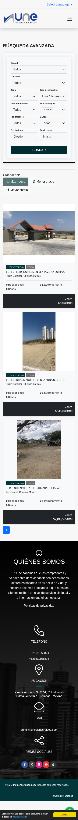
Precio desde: (17, 130)
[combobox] (39, 69)
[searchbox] (43, 115)
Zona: (13, 90)
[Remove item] (45, 109)
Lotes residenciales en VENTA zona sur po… (35, 271)
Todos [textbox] (17, 69)
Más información (20, 816)
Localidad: (16, 76)
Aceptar (64, 814)
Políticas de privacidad (39, 605)
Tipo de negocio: (48, 103)
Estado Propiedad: (20, 103)
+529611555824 (39, 653)
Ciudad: (15, 63)
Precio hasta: (46, 130)
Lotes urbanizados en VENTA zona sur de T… (36, 379)
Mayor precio (19, 190)
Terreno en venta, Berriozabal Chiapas (33, 488)
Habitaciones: (17, 117)
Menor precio (45, 181)
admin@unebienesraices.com (39, 729)
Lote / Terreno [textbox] (51, 96)
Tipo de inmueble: (49, 90)
